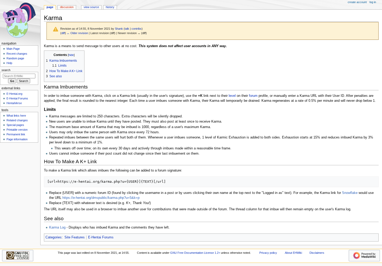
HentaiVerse (14, 103)
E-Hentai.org (14, 93)
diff (63, 33)
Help (9, 63)
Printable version (17, 129)
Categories (53, 237)
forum (253, 96)
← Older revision (77, 33)
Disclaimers (316, 252)
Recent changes (16, 53)
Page (50, 7)
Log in (373, 2)
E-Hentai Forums (101, 237)
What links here (16, 115)
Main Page (13, 48)
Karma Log (57, 227)
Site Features (74, 237)
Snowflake (350, 193)
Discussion (67, 7)
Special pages (15, 124)
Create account (357, 2)
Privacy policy (268, 252)
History (110, 7)
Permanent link (15, 134)
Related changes (17, 120)
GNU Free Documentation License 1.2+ (195, 252)
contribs (136, 28)
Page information (17, 139)
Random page (15, 58)
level (232, 96)
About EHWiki (293, 252)
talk (127, 28)
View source (91, 7)
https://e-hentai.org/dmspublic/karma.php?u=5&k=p (101, 198)
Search (6, 70)
